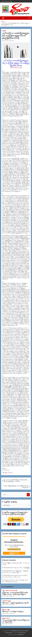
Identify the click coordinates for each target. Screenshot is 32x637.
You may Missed (7, 587)
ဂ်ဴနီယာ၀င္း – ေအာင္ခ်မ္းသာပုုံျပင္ (13, 611)
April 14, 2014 (5, 604)
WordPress (21, 634)
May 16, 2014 (5, 596)
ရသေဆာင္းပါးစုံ (13, 590)
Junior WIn (5, 600)
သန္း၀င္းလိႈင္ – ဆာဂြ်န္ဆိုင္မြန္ (21, 567)
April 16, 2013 (5, 623)
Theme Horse (22, 632)
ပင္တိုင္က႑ (3, 590)
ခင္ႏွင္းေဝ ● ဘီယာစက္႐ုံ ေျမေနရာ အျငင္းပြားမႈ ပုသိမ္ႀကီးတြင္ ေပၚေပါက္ (16, 480)
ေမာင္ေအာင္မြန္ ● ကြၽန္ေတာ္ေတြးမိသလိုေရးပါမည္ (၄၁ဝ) (15, 486)
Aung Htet (11, 40)
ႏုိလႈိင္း (10, 472)
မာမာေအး (8, 590)
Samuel (4, 563)
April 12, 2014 (5, 613)
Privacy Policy (8, 632)
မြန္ (5, 472)
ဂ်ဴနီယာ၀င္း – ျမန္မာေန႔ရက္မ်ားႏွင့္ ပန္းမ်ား (15, 603)
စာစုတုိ (4, 30)
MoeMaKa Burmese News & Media (19, 630)
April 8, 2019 (5, 40)
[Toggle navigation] (3, 18)
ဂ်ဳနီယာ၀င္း (4, 609)
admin (11, 623)
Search (28, 494)
